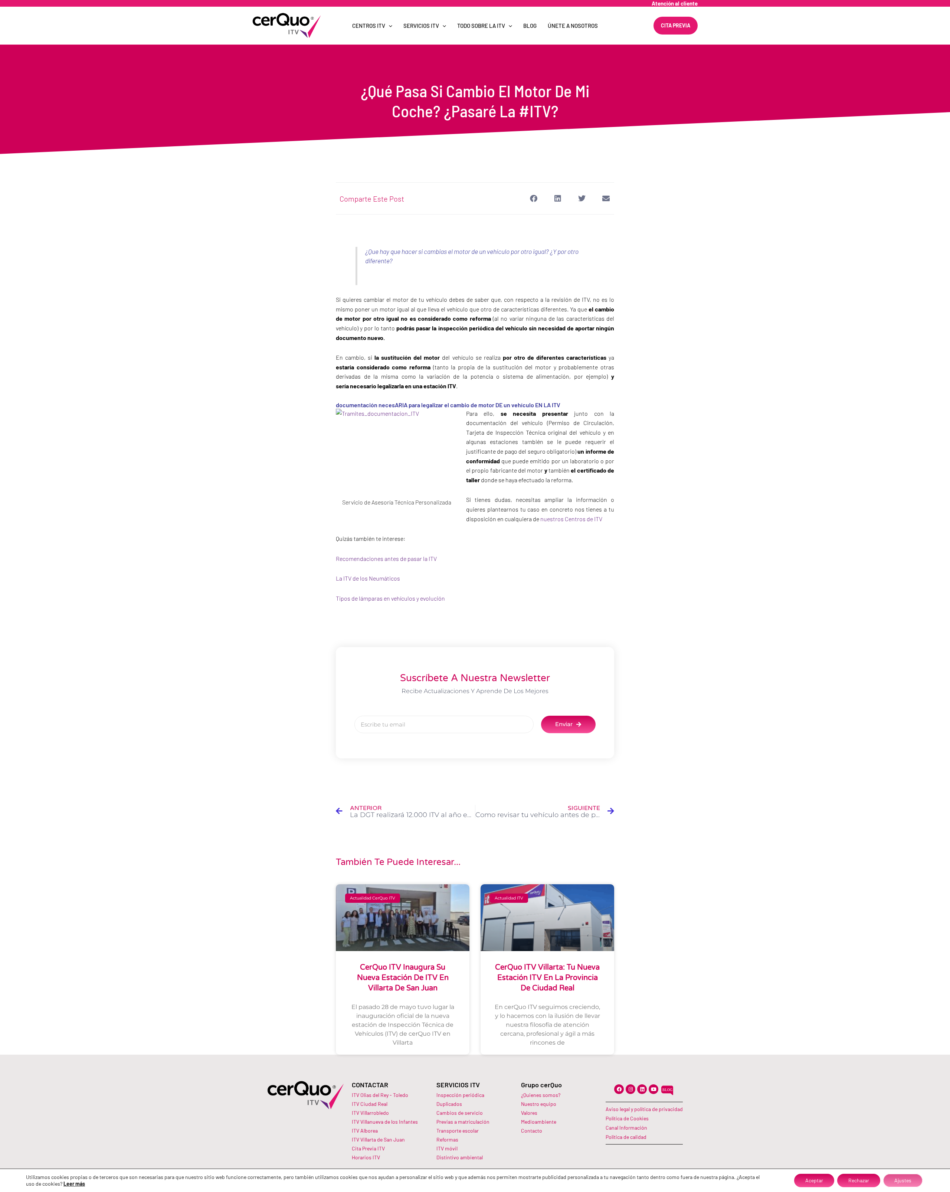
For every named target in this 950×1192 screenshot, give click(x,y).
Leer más (74, 1183)
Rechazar (858, 1180)
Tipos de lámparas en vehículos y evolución (390, 598)
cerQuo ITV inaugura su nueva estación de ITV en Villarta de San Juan (403, 978)
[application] (388, 25)
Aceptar (814, 1180)
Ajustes (902, 1180)
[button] (533, 198)
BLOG (530, 25)
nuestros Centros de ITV (571, 518)
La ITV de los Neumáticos (368, 578)
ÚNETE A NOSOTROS (573, 25)
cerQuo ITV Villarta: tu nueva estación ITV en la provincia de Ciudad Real (547, 978)
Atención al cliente (675, 3)
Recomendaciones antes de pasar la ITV (386, 558)
